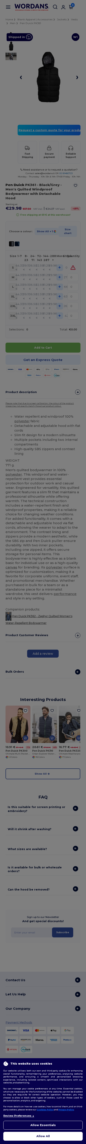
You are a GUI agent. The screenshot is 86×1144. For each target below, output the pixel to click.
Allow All (43, 1136)
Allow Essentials (43, 1125)
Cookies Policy (45, 1109)
